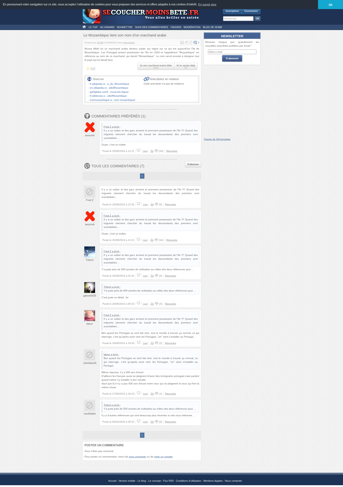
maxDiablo (90, 413)
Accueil (112, 480)
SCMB (100, 42)
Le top (93, 27)
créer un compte (163, 456)
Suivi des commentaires (151, 27)
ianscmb (90, 135)
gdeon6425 (89, 295)
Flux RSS (168, 480)
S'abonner (193, 164)
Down (156, 151)
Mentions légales (213, 480)
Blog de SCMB (212, 27)
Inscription (232, 10)
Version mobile (127, 480)
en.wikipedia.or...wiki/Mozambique (109, 87)
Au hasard (107, 27)
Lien (145, 151)
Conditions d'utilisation (188, 480)
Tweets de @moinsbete (217, 139)
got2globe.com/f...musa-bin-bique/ (109, 91)
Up (152, 151)
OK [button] (330, 4)
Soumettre (125, 27)
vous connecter (137, 456)
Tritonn (90, 259)
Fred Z (107, 126)
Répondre (171, 151)
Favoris (176, 27)
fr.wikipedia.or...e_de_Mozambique (109, 83)
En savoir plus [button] (207, 4)
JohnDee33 (89, 363)
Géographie (129, 42)
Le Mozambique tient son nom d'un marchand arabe (124, 35)
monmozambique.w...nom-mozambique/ (112, 99)
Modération (192, 27)
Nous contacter (233, 480)
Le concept (154, 480)
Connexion (251, 10)
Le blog (142, 480)
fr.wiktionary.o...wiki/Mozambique (108, 95)
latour (89, 323)
